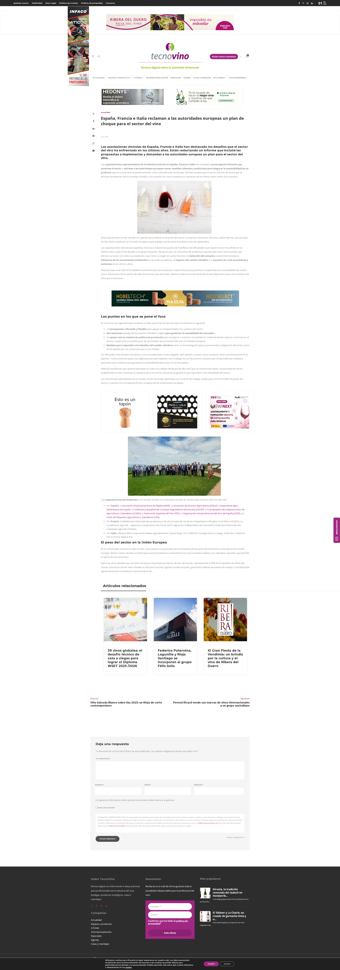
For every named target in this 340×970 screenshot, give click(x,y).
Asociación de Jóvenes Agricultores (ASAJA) (195, 505)
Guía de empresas (237, 78)
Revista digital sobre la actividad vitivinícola (170, 67)
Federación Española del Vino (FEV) (162, 513)
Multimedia (219, 78)
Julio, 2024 (104, 137)
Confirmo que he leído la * (168, 922)
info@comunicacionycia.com (207, 823)
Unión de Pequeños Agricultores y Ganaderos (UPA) (133, 517)
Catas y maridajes (202, 78)
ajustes (128, 967)
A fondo (138, 78)
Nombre (99, 785)
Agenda (187, 78)
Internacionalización (157, 78)
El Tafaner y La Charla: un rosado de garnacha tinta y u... (229, 916)
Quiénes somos (21, 3)
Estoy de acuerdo (106, 808)
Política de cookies (68, 3)
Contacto (110, 3)
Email (148, 785)
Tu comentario (103, 758)
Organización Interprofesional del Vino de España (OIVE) (211, 513)
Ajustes (227, 964)
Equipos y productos (119, 78)
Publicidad (37, 3)
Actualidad (98, 78)
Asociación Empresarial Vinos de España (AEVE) (146, 505)
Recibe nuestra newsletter (224, 56)
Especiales (176, 78)
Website (198, 785)
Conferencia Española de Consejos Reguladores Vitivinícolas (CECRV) (169, 509)
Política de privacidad (92, 3)
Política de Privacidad (116, 826)
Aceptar (211, 964)
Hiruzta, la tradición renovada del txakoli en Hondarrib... (227, 892)
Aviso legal (50, 3)
